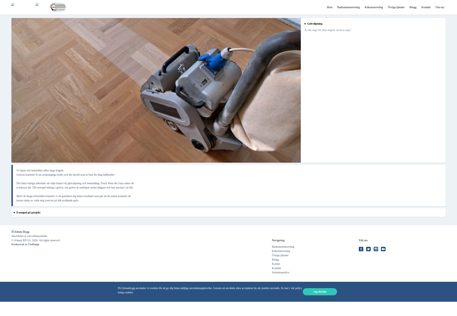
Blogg (413, 7)
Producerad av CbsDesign (25, 244)
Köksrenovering (374, 7)
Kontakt (426, 7)
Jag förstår (320, 291)
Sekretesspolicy (280, 272)
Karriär (276, 263)
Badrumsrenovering (348, 7)
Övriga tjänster (396, 7)
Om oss (440, 7)
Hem (329, 7)
